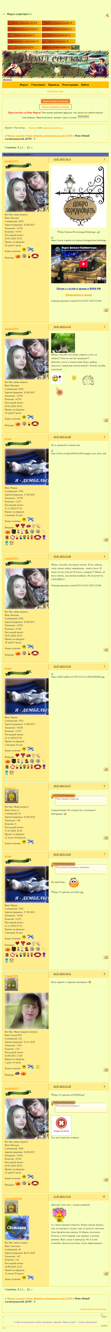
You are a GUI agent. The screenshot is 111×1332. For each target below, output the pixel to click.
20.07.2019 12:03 (62, 854)
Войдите (33, 127)
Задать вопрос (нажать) (55, 101)
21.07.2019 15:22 (62, 1196)
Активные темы (55, 91)
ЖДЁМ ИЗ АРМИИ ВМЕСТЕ (56, 47)
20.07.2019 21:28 (62, 1086)
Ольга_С (10, 787)
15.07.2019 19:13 (62, 159)
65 (28, 147)
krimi (8, 438)
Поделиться (52, 161)
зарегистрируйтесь (52, 127)
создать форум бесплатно (93, 1308)
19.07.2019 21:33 (62, 326)
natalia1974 (11, 161)
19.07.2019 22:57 (62, 786)
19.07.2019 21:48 (62, 556)
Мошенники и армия (79, 294)
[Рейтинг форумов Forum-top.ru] (83, 117)
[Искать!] (107, 15)
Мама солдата (15, 135)
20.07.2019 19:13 (62, 974)
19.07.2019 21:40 (62, 437)
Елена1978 (11, 975)
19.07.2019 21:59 (62, 666)
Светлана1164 (13, 1198)
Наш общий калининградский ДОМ (49, 135)
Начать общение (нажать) (55, 107)
